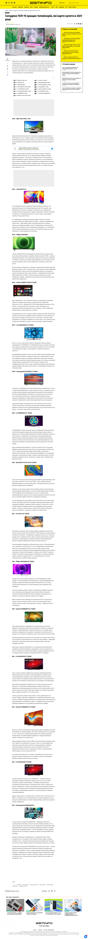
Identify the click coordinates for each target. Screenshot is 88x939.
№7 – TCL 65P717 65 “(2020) (41, 80)
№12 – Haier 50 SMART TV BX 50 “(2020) (23, 86)
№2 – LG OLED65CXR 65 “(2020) (42, 91)
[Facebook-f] (9, 3)
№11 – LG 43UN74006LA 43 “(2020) (22, 88)
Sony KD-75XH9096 (50, 884)
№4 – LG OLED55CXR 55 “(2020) (42, 86)
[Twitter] (11, 3)
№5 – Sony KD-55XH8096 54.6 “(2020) (43, 84)
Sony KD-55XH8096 (42, 884)
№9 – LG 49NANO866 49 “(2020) (21, 93)
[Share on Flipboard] (78, 24)
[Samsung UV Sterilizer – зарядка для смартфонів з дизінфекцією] (15, 905)
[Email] (80, 24)
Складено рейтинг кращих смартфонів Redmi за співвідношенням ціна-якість (71, 914)
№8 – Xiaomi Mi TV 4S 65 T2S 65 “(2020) (22, 95)
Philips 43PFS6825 (26, 884)
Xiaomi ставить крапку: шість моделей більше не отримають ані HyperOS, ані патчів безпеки (71, 34)
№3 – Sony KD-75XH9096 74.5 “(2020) (43, 89)
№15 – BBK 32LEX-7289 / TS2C (21, 80)
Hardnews (7, 12)
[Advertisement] (33, 107)
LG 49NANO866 (19, 884)
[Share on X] (76, 24)
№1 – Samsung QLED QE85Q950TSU (43, 93)
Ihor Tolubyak (11, 22)
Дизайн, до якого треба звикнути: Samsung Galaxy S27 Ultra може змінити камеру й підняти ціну (70, 52)
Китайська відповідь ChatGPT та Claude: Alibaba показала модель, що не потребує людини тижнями (71, 46)
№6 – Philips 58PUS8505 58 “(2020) (43, 82)
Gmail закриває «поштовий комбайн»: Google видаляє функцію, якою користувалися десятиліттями (71, 40)
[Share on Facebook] (74, 24)
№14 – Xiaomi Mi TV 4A (19, 82)
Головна (6, 10)
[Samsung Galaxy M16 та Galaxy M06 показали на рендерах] (34, 905)
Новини (10, 10)
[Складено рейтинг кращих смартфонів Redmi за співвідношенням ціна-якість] (73, 905)
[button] (82, 24)
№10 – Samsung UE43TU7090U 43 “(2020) (23, 91)
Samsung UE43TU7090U (34, 884)
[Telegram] (6, 3)
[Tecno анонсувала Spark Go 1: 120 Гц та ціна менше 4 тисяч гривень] (54, 905)
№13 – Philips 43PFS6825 (20, 84)
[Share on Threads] (7, 69)
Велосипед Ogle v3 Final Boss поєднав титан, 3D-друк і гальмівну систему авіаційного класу (71, 73)
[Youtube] (14, 3)
